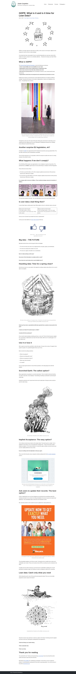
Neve (11, 672)
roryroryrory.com (26, 663)
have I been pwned (35, 219)
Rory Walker (26, 660)
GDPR (25, 150)
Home (45, 4)
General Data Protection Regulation (28, 65)
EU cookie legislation (51, 454)
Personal (56, 4)
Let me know (40, 655)
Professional (50, 4)
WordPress (20, 672)
